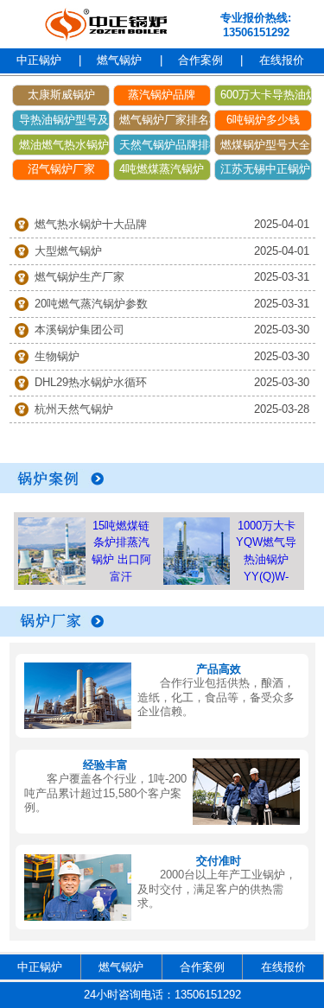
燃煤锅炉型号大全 (265, 144)
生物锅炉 (57, 356)
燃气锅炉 (119, 60)
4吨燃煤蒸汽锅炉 (161, 168)
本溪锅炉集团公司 (79, 329)
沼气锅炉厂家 (61, 168)
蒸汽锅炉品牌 (161, 94)
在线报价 (281, 60)
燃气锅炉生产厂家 (79, 276)
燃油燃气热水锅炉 (64, 144)
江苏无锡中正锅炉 (265, 168)
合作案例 (200, 60)
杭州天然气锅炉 (74, 409)
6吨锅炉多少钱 (263, 119)
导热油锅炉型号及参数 (64, 119)
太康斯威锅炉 (61, 94)
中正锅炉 (38, 60)
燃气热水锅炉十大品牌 (91, 224)
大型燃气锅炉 (68, 250)
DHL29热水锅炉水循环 (91, 382)
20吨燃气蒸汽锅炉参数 (91, 303)
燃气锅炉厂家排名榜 (165, 119)
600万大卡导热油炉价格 (266, 94)
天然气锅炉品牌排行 (165, 144)
